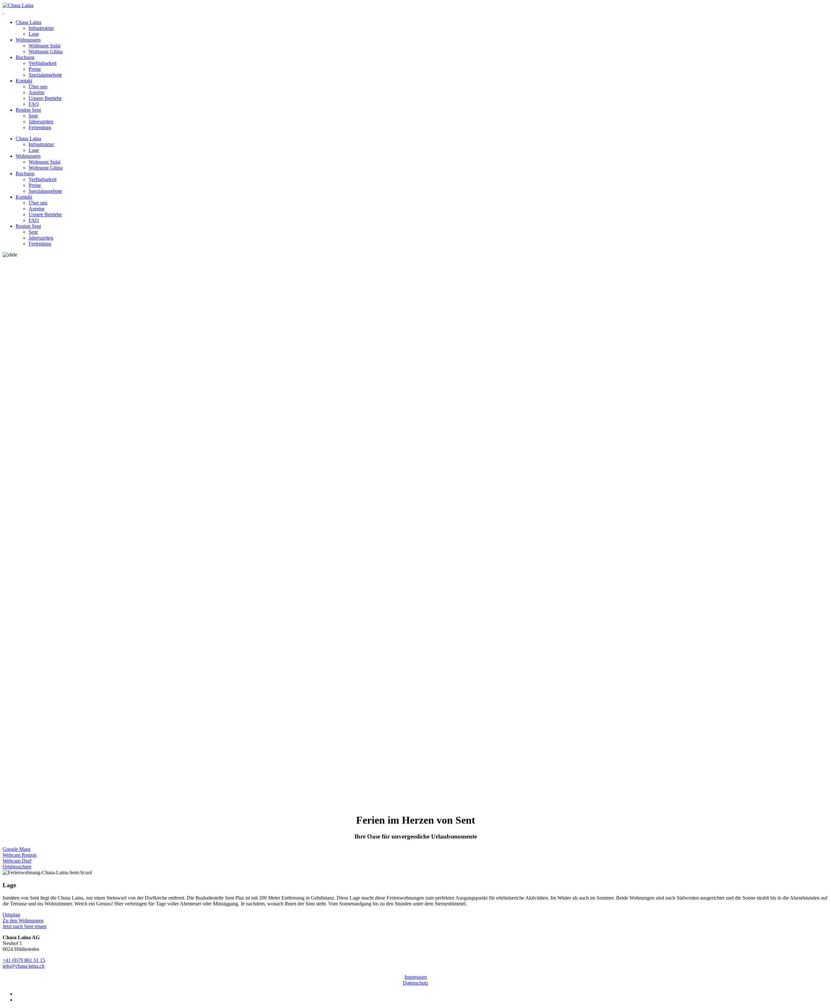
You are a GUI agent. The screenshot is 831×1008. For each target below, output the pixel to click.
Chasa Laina (28, 22)
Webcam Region (20, 855)
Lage (34, 34)
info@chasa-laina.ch (23, 966)
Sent (33, 115)
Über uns (38, 86)
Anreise (36, 92)
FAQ (34, 104)
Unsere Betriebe (45, 98)
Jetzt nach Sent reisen (24, 926)
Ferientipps (40, 127)
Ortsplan (11, 914)
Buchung (25, 57)
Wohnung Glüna (46, 51)
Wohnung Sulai (44, 45)
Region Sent (28, 110)
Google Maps (17, 849)
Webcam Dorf (17, 861)
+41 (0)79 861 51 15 (24, 960)
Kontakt (24, 80)
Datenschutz (415, 983)
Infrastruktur (41, 28)
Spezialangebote (45, 75)
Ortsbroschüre (17, 866)
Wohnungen (28, 40)
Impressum (415, 977)
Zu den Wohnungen (23, 920)
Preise (35, 69)
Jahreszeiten (41, 121)
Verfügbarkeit (42, 63)
